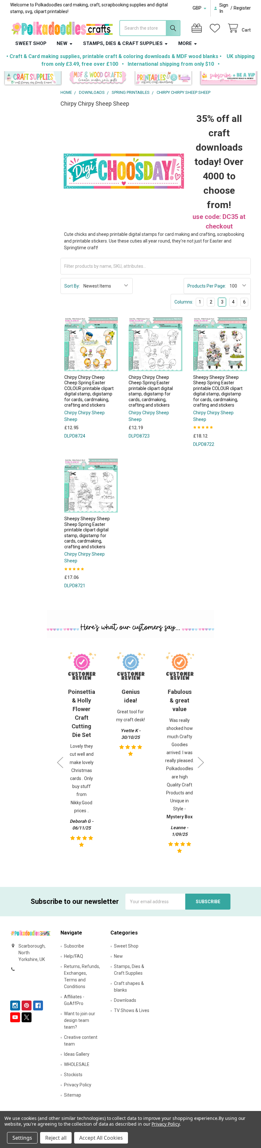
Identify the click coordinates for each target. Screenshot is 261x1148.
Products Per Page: (206, 286)
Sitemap (72, 1095)
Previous (60, 762)
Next (200, 762)
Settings (22, 1137)
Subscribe (74, 946)
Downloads (125, 1000)
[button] (33, 78)
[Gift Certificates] (198, 28)
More (185, 43)
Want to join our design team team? (79, 1020)
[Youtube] (15, 1017)
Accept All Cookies (101, 1137)
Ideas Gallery (76, 1054)
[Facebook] (38, 1005)
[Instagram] (15, 1005)
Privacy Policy (77, 1084)
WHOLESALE (76, 1064)
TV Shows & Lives (131, 1010)
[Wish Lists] (216, 28)
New (62, 43)
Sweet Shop (30, 43)
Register (242, 8)
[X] (27, 1017)
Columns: (183, 301)
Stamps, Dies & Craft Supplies (123, 43)
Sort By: (72, 286)
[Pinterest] (27, 1005)
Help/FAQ (73, 956)
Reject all (56, 1137)
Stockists (73, 1074)
